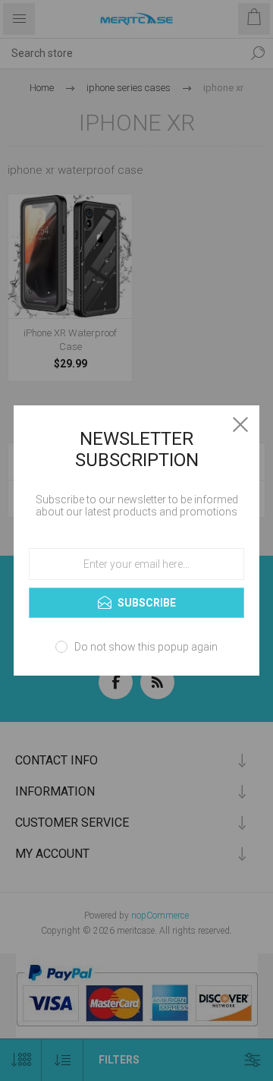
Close (240, 424)
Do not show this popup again (146, 647)
